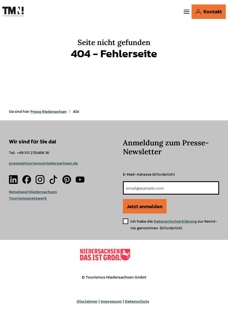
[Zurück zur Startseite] (13, 11)
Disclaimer (87, 301)
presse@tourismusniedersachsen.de (43, 163)
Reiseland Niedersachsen (33, 191)
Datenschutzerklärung (175, 221)
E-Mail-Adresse (149, 174)
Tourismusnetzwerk (28, 198)
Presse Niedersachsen (48, 111)
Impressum (111, 301)
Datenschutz (137, 301)
